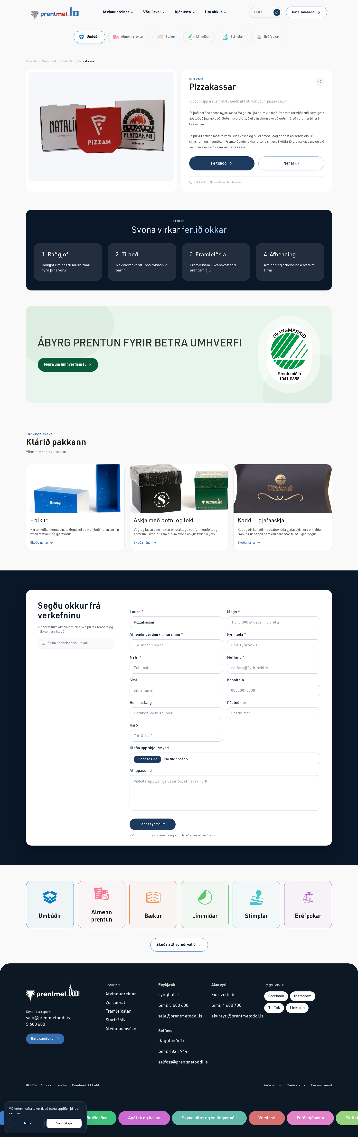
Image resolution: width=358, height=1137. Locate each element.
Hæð (134, 725)
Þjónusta (183, 12)
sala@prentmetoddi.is (227, 182)
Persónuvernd (321, 1085)
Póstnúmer (236, 703)
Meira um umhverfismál (65, 364)
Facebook (276, 996)
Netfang (236, 657)
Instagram (302, 996)
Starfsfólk (115, 1020)
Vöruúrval (152, 12)
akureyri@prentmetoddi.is (232, 1016)
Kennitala (235, 680)
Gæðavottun (272, 1085)
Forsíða (31, 61)
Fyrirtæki (236, 634)
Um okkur (213, 12)
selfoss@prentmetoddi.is (178, 1062)
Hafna (27, 1123)
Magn (233, 612)
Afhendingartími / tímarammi (156, 634)
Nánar (288, 163)
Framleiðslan (118, 1011)
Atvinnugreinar (116, 12)
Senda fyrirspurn (153, 824)
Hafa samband (303, 12)
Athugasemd (141, 771)
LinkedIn (297, 1008)
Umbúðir (67, 61)
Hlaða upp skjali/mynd (149, 748)
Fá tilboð (218, 163)
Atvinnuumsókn (120, 1029)
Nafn (135, 657)
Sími (133, 680)
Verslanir (259, 1118)
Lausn (136, 612)
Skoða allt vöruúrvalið (176, 945)
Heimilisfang (141, 703)
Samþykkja (64, 1123)
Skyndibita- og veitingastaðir (202, 1118)
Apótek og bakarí (137, 1118)
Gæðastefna (296, 1085)
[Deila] (319, 81)
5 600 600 (199, 182)
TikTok (274, 1008)
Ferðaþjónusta (303, 1118)
